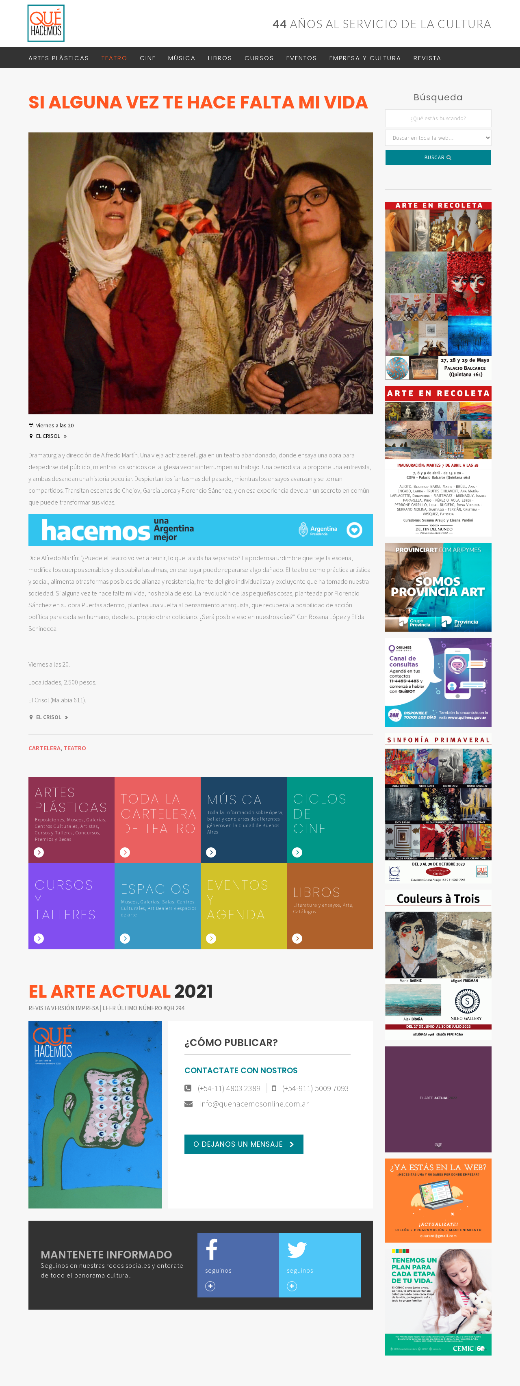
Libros (220, 58)
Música (182, 58)
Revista (428, 58)
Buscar (435, 157)
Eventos (301, 58)
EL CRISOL (48, 436)
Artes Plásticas (58, 58)
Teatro (115, 58)
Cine (148, 58)
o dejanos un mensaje (239, 1144)
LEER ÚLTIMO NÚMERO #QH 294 (143, 1008)
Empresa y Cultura (365, 58)
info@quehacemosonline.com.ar (254, 1104)
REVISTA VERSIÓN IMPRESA (64, 1008)
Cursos (259, 58)
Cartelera (44, 748)
